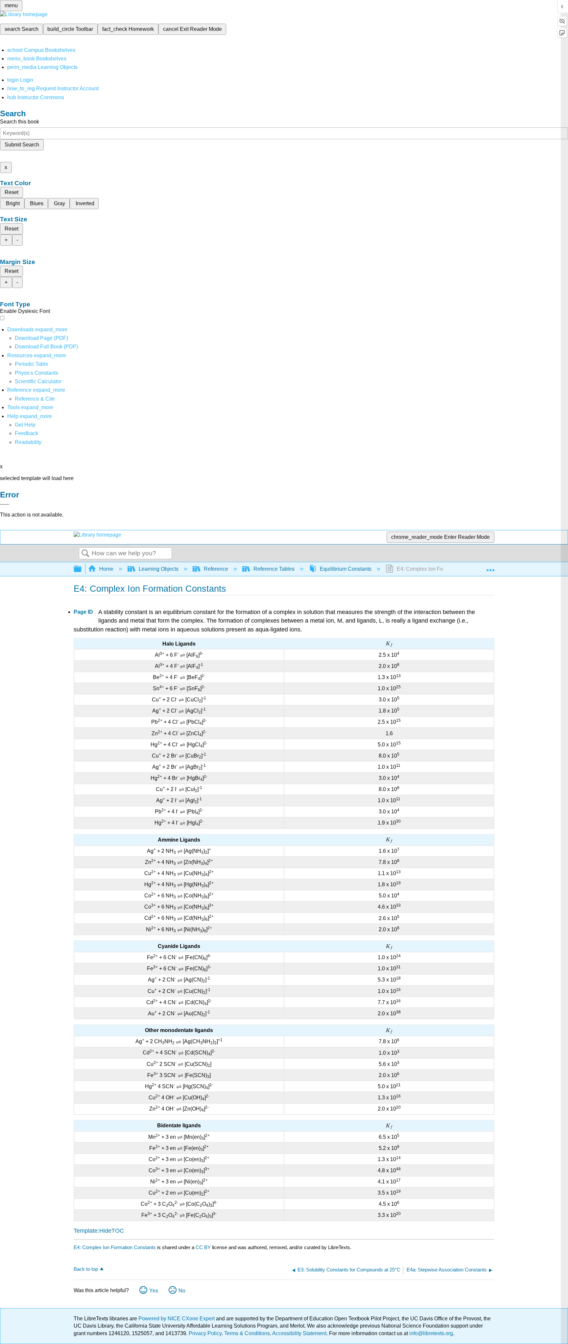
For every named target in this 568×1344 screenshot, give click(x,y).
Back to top (86, 1269)
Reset (11, 192)
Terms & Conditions (247, 1333)
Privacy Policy (205, 1333)
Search (85, 553)
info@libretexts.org (430, 1333)
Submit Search (22, 144)
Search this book (19, 121)
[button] (26, 433)
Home (106, 569)
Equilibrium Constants (346, 569)
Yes (153, 1290)
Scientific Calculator (38, 381)
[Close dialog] (4, 504)
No (181, 1290)
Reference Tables (274, 569)
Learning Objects (158, 569)
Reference (215, 569)
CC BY (204, 1247)
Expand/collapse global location (490, 567)
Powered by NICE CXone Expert (177, 1318)
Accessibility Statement (299, 1333)
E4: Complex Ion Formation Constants (115, 1247)
